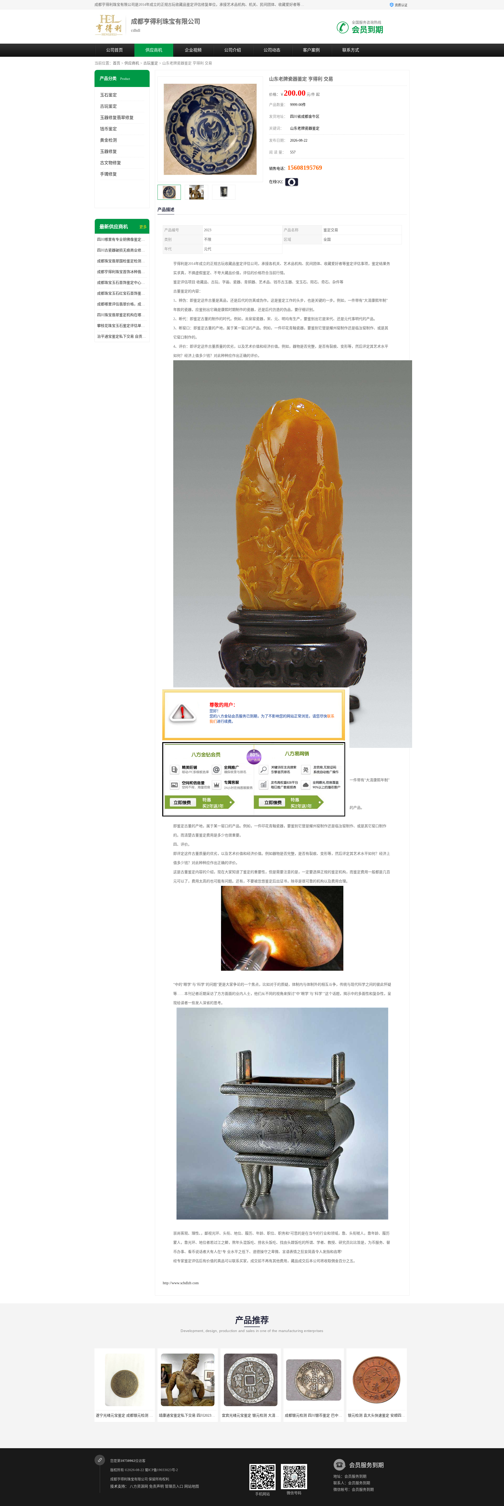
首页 (116, 63)
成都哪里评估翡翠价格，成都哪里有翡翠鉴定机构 (122, 304)
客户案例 (311, 50)
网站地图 (191, 1486)
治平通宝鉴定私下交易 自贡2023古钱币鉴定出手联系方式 (122, 336)
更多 (143, 227)
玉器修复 (108, 151)
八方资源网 (139, 1486)
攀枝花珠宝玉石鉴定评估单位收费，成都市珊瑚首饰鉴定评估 (122, 326)
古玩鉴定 (150, 63)
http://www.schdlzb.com (181, 1283)
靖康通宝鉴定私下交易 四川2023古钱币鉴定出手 (135, 1415)
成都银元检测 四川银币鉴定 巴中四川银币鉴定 (259, 1415)
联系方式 (350, 50)
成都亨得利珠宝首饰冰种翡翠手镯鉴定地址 (122, 272)
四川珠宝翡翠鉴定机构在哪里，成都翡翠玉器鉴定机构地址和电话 (122, 315)
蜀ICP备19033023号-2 (161, 1470)
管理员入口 (174, 1486)
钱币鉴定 (108, 129)
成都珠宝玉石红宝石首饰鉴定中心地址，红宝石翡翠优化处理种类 (122, 293)
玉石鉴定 (108, 95)
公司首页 (114, 50)
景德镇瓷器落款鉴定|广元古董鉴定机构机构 (383, 1415)
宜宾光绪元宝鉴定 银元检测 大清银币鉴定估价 (196, 1415)
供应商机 (153, 50)
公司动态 (272, 50)
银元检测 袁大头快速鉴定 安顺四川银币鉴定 (321, 1415)
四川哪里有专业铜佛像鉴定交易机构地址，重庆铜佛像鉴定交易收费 (122, 239)
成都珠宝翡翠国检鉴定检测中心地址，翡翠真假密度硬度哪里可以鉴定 (122, 261)
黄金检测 (108, 140)
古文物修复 (110, 163)
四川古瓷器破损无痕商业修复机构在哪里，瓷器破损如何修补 (122, 250)
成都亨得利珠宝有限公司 (129, 1479)
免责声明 (156, 1486)
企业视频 (193, 50)
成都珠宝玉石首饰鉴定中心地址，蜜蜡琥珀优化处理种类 (122, 283)
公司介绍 (232, 50)
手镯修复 (108, 174)
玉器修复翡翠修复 (117, 117)
